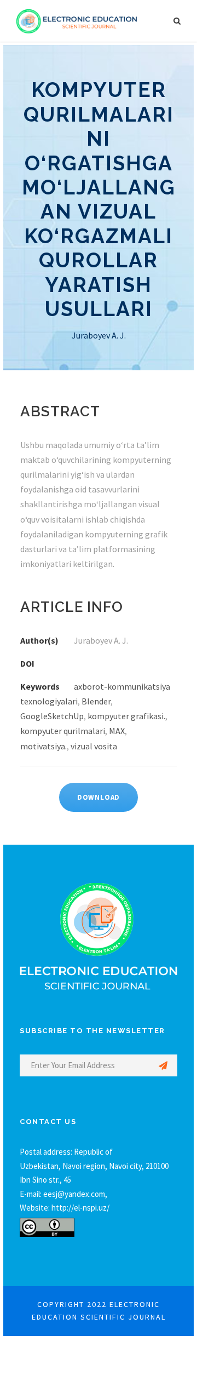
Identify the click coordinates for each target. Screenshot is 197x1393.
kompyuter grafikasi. (126, 715)
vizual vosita (94, 746)
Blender (96, 701)
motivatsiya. (43, 746)
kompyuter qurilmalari (62, 730)
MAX (117, 730)
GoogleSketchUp (52, 715)
